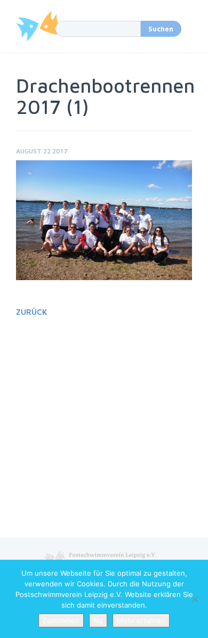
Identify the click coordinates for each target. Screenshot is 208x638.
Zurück (31, 311)
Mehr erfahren (141, 620)
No (98, 620)
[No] (194, 599)
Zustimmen (61, 620)
